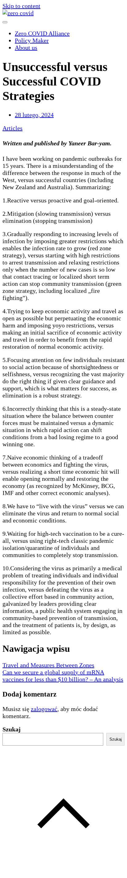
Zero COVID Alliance (42, 33)
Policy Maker (32, 40)
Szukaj (11, 729)
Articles (12, 128)
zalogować (44, 708)
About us (26, 47)
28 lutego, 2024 (34, 114)
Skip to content (21, 5)
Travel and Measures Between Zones (48, 665)
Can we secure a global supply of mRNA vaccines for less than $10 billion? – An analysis (62, 676)
